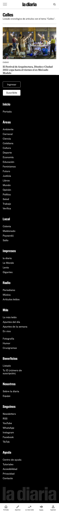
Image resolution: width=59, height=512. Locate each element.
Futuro (6, 171)
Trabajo (7, 203)
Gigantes (7, 272)
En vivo (7, 331)
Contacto (8, 478)
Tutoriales (8, 464)
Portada (7, 111)
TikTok (6, 441)
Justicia (7, 175)
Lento (6, 267)
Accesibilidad (10, 469)
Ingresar (11, 84)
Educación (8, 161)
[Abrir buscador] (54, 4)
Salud (6, 199)
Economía (8, 157)
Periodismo (9, 290)
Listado (7, 365)
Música (7, 294)
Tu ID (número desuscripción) (12, 372)
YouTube (7, 423)
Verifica (7, 208)
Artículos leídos (11, 299)
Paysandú (8, 235)
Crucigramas (10, 347)
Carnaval (8, 134)
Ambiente (8, 129)
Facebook (8, 437)
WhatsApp (8, 427)
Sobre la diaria (11, 391)
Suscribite (11, 92)
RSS (5, 418)
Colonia (7, 226)
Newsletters (9, 413)
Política (7, 194)
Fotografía (8, 338)
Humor (6, 343)
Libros (6, 180)
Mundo (7, 185)
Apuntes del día (11, 322)
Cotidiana (8, 143)
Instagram (8, 432)
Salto (5, 240)
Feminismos (9, 166)
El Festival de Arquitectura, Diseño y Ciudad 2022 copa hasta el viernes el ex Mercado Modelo (28, 70)
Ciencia (7, 138)
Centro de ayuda (12, 459)
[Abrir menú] (5, 4)
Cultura (7, 148)
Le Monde (8, 262)
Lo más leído (10, 317)
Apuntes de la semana (15, 326)
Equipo (6, 396)
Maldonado (9, 231)
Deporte (7, 152)
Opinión (7, 189)
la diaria (7, 258)
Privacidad (9, 473)
